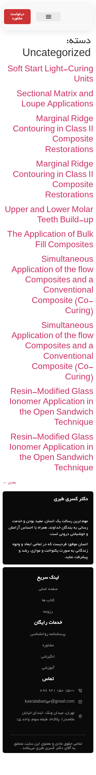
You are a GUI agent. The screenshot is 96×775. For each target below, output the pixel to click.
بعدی (9, 483)
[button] (48, 16)
